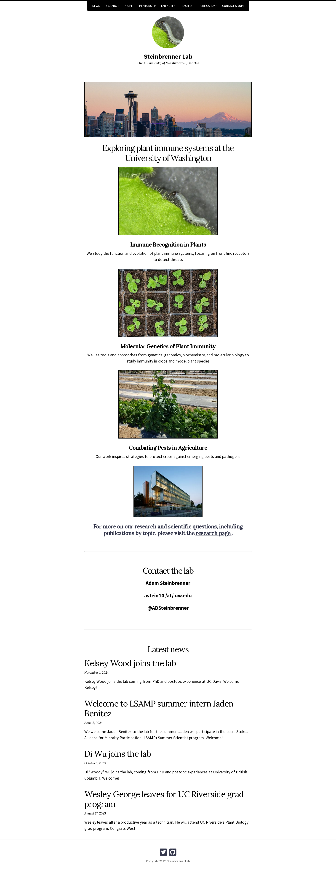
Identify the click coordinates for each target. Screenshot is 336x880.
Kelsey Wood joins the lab (130, 663)
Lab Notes (168, 6)
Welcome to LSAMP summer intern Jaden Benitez (158, 708)
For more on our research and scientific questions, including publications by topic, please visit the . (168, 530)
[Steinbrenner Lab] (168, 32)
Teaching (186, 6)
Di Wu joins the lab (117, 754)
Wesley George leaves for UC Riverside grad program (164, 799)
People (129, 6)
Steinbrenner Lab (168, 56)
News (96, 6)
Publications (208, 6)
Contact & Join (233, 6)
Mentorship (147, 6)
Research (112, 6)
